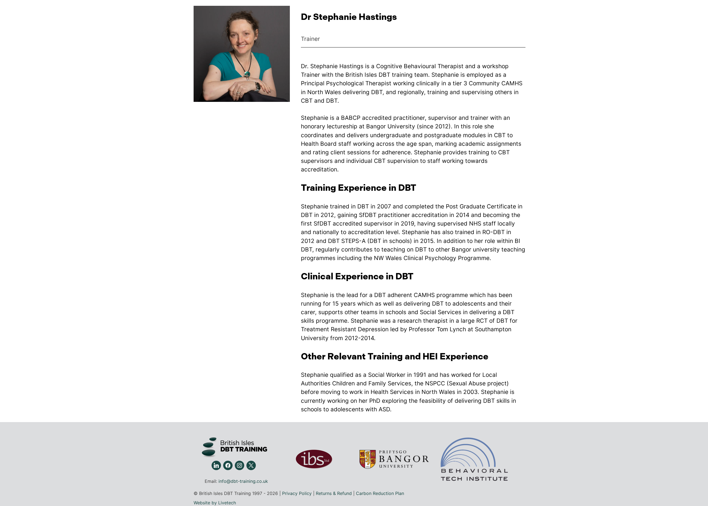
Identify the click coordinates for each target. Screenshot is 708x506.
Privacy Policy (297, 493)
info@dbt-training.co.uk (243, 481)
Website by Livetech (215, 502)
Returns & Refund (334, 493)
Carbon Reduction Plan (380, 493)
